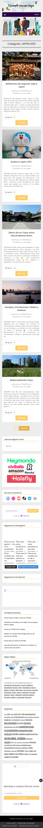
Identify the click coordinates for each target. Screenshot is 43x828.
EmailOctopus (25, 515)
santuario (7, 751)
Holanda (25, 692)
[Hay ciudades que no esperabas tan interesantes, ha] (9, 557)
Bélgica (30, 685)
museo (18, 745)
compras (28, 720)
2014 (8, 714)
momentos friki (9, 745)
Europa (27, 723)
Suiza (12, 695)
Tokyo (27, 751)
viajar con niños (16, 754)
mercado (25, 742)
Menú (37, 14)
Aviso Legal (11, 823)
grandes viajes (15, 738)
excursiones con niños (11, 727)
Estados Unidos (10, 697)
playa (29, 745)
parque (24, 745)
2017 (19, 714)
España (7, 695)
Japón (18, 692)
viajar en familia (11, 757)
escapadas (10, 723)
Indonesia (7, 692)
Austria (24, 685)
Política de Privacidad (25, 823)
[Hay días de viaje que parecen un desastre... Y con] (21, 557)
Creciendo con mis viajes (21, 93)
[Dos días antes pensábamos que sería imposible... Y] (21, 546)
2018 (23, 714)
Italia (14, 692)
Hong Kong (27, 690)
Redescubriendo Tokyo (21, 380)
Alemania (19, 690)
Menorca (19, 742)
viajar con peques (30, 754)
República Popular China (13, 688)
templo (20, 750)
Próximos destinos (21, 748)
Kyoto (15, 742)
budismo (7, 720)
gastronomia (32, 734)
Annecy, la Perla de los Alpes (14, 629)
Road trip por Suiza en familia (15, 641)
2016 (15, 714)
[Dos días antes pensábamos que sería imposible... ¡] (33, 546)
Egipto (6, 690)
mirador (32, 742)
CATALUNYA (15, 720)
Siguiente (24, 428)
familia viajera (18, 734)
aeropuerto (30, 714)
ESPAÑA (20, 723)
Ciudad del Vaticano (24, 697)
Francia (12, 690)
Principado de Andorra (12, 685)
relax (31, 748)
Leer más (21, 123)
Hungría (35, 690)
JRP (12, 742)
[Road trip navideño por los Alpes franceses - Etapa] (33, 557)
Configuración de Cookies (29, 826)
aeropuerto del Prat (9, 717)
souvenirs (14, 751)
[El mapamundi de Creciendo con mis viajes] (21, 678)
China (22, 720)
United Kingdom (28, 695)
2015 (12, 714)
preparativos (9, 748)
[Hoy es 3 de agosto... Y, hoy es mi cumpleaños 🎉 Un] (9, 546)
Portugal (32, 692)
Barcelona (20, 717)
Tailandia (18, 695)
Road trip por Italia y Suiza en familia (17, 618)
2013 (5, 714)
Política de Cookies (9, 826)
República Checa (29, 688)
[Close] (41, 780)
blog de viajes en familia (31, 717)
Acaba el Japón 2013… (21, 161)
